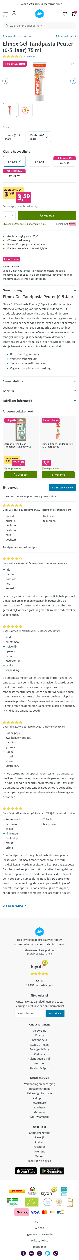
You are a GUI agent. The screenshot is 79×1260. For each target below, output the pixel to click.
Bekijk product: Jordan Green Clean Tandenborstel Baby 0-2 (21, 448)
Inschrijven (55, 1013)
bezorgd (19, 240)
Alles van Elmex (65, 35)
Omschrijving (12, 290)
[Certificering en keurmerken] (31, 1202)
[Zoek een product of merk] (6, 25)
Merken (39, 1156)
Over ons (39, 1151)
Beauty (39, 1035)
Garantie (39, 1112)
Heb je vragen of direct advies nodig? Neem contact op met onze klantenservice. (40, 942)
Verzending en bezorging (39, 1084)
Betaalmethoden (39, 1088)
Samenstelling (13, 381)
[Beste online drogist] (59, 1202)
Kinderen (27, 36)
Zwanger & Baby (39, 1049)
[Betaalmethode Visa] (35, 1212)
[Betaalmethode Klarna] (22, 1212)
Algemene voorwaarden (39, 1234)
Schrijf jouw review (62, 487)
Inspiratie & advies (39, 1161)
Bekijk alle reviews (13, 905)
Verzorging (39, 1030)
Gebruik (8, 391)
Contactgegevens (39, 1132)
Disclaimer (39, 1246)
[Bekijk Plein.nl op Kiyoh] (49, 1191)
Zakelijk (39, 1137)
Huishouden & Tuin (39, 1058)
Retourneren (39, 1102)
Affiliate (39, 1142)
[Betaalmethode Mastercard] (44, 1212)
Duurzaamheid (39, 1117)
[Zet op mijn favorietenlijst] (72, 64)
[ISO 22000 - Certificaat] (48, 1202)
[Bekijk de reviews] (13, 56)
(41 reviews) (29, 56)
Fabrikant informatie (17, 401)
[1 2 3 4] (9, 215)
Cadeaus (39, 1054)
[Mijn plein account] (14, 14)
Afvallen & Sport (39, 1068)
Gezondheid (39, 1040)
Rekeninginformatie (39, 1093)
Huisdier (39, 1063)
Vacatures (39, 1146)
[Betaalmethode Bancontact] (60, 1212)
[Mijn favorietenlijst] (65, 14)
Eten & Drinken (39, 1044)
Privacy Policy (39, 1240)
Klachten (39, 1107)
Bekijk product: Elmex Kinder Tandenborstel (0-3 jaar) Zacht (58, 448)
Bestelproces (40, 1098)
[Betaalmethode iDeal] (52, 1212)
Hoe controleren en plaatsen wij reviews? (28, 496)
